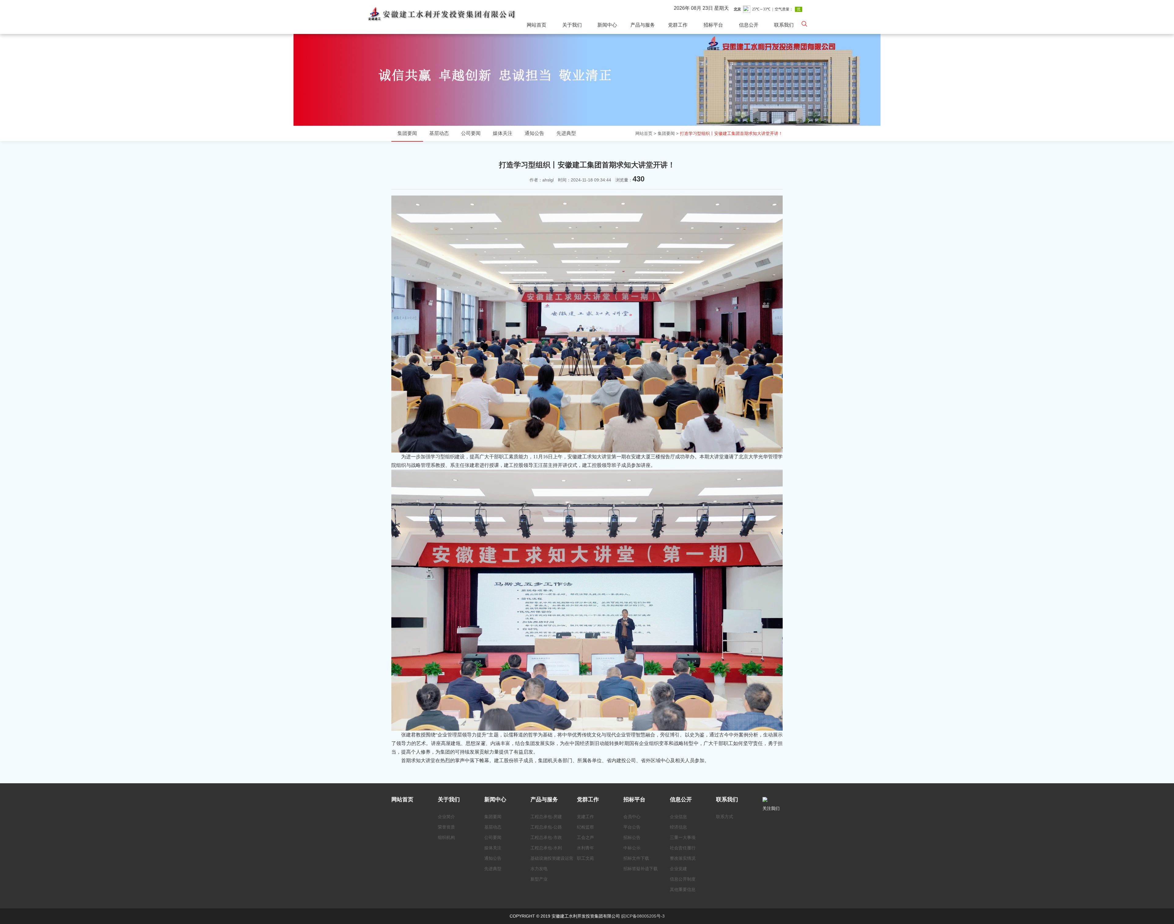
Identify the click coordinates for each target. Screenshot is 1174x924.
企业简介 (446, 816)
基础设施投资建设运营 (551, 858)
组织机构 (446, 837)
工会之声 (585, 837)
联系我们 (784, 25)
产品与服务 (642, 25)
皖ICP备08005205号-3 (643, 916)
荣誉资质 (446, 827)
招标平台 (713, 25)
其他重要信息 (683, 889)
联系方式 (724, 816)
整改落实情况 (683, 858)
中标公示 (632, 847)
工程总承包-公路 (546, 827)
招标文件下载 (636, 858)
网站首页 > (645, 133)
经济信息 (678, 827)
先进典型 (566, 133)
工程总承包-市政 (546, 837)
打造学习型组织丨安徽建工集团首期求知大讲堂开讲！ (731, 133)
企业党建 (678, 868)
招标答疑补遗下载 (640, 868)
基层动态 (439, 133)
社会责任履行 (683, 847)
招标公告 (632, 837)
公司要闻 (471, 133)
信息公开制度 (683, 879)
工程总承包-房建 (546, 816)
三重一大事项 (683, 837)
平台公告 (632, 827)
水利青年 (585, 847)
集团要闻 (407, 133)
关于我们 (572, 25)
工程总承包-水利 (546, 847)
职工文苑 (585, 858)
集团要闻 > (668, 133)
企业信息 (678, 816)
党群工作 (678, 25)
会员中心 (632, 816)
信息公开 (749, 25)
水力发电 (539, 868)
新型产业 (539, 879)
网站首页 (536, 25)
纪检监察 (585, 827)
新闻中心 (607, 25)
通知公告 (534, 133)
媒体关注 (502, 133)
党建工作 (585, 816)
